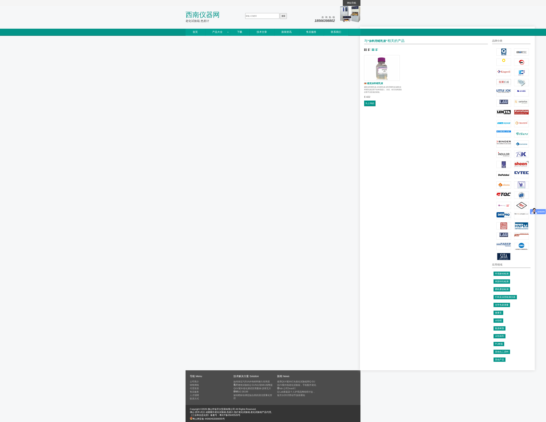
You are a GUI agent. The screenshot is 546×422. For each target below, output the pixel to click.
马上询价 (369, 103)
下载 (239, 32)
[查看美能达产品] (521, 246)
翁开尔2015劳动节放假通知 (291, 395)
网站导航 (351, 3)
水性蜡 (498, 320)
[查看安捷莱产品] (521, 215)
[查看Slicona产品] (503, 184)
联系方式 (194, 398)
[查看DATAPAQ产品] (503, 215)
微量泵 (498, 312)
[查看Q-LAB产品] (503, 52)
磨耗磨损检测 (502, 289)
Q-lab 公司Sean (286, 388)
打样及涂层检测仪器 (505, 297)
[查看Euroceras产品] (521, 144)
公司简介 (194, 381)
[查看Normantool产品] (521, 236)
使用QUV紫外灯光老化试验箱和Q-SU (296, 381)
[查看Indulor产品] (503, 154)
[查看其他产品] (521, 133)
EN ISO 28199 (240, 391)
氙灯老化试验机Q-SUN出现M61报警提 (253, 385)
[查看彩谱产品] (521, 72)
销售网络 (194, 385)
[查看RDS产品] (521, 82)
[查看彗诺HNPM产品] (521, 225)
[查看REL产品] (503, 164)
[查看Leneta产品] (503, 113)
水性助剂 (499, 336)
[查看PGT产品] (521, 205)
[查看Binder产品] (503, 144)
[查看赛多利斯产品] (521, 103)
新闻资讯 (286, 32)
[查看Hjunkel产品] (503, 225)
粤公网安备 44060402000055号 (209, 419)
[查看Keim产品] (503, 205)
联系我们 (336, 32)
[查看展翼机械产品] (503, 82)
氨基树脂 (499, 328)
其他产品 (499, 359)
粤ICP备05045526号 (229, 415)
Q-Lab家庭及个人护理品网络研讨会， (296, 392)
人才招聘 (194, 395)
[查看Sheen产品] (521, 164)
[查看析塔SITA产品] (503, 256)
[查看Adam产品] (503, 123)
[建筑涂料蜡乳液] (382, 68)
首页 (195, 32)
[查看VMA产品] (521, 62)
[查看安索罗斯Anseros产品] (521, 184)
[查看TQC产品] (503, 195)
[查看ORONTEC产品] (521, 52)
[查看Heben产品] (521, 195)
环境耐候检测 (502, 273)
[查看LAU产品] (503, 103)
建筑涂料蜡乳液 (375, 83)
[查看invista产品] (521, 123)
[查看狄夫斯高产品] (503, 174)
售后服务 (311, 32)
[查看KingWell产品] (503, 72)
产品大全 (217, 32)
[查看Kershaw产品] (521, 113)
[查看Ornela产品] (521, 92)
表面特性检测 (502, 281)
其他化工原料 (502, 352)
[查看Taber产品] (503, 246)
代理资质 (194, 388)
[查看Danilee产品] (503, 133)
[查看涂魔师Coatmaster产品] (503, 62)
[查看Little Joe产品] (503, 92)
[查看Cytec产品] (521, 174)
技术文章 (262, 32)
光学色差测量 (502, 305)
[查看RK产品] (521, 154)
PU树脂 (499, 344)
